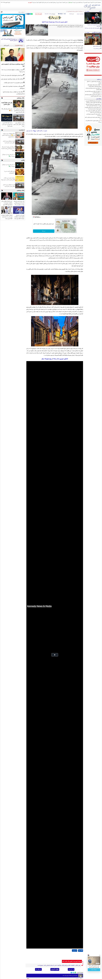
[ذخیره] (60, 14)
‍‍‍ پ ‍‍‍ (63, 13)
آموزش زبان (30, 2)
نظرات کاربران (54, 969)
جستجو (89, 2)
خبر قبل (39, 969)
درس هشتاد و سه (97, 48)
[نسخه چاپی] (58, 13)
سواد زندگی (70, 2)
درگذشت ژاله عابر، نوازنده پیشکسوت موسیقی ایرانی (12, 79)
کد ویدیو (75, 950)
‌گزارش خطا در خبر (38, 14)
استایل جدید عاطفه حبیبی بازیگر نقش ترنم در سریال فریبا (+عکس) (93, 92)
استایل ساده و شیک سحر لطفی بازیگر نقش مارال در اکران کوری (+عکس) (93, 95)
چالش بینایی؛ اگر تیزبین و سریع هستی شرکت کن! (93, 114)
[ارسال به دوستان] (59, 13)
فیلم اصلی (80, 954)
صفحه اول (99, 2)
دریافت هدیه (94, 970)
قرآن (42, 2)
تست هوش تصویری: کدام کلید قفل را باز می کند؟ (93, 121)
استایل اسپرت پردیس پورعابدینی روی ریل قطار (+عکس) (93, 88)
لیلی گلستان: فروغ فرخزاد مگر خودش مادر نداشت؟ (12, 75)
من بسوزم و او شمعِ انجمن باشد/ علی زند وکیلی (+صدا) (9, 39)
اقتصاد (64, 2)
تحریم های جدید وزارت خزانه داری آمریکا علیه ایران (73, 11)
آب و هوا (82, 2)
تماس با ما (95, 2)
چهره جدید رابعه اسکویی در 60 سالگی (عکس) (94, 82)
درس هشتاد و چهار (96, 46)
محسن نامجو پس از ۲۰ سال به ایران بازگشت (13, 82)
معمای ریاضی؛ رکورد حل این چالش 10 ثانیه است (93, 118)
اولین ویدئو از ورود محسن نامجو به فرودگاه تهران (94, 25)
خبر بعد (70, 969)
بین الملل (54, 2)
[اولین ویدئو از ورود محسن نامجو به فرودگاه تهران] (93, 18)
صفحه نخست (82, 14)
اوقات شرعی (78, 2)
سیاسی (66, 2)
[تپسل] (33, 217)
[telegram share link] (30, 14)
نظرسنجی (85, 2)
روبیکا (34, 131)
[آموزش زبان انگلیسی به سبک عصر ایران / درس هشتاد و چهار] (93, 39)
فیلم (37, 2)
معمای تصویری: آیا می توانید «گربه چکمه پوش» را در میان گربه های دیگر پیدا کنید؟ (93, 105)
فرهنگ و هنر (50, 2)
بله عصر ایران (29, 131)
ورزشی (58, 2)
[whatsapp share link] (32, 14)
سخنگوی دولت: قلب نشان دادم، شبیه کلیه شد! (93, 29)
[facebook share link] (28, 14)
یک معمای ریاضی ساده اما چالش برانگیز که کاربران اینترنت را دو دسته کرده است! (93, 108)
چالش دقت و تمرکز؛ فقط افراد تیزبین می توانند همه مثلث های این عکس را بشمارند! (93, 101)
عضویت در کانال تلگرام (42, 131)
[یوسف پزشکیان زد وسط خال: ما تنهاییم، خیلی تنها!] (13, 54)
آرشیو (92, 2)
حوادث (78, 14)
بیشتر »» (87, 11)
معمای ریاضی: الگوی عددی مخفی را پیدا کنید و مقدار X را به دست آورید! (93, 111)
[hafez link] (55, 17)
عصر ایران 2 (34, 2)
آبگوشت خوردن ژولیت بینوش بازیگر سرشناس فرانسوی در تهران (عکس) (94, 85)
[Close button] (99, 955)
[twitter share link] (26, 14)
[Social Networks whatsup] (75, 972)
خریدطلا (43, 231)
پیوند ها (74, 2)
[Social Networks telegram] (71, 972)
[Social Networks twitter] (73, 972)
